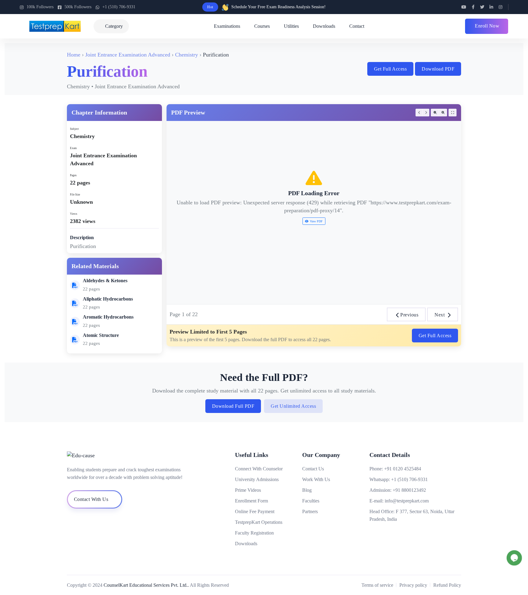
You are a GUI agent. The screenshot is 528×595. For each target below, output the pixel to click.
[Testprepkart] (463, 7)
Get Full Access (390, 68)
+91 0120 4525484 (402, 468)
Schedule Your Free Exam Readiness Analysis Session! (278, 7)
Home (73, 55)
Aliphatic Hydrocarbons (108, 298)
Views (73, 213)
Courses (262, 26)
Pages (73, 175)
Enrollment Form (251, 500)
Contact (356, 26)
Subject (74, 128)
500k (77, 7)
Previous (409, 314)
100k (40, 7)
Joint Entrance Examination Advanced (127, 55)
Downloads (324, 26)
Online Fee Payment (254, 511)
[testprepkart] (419, 112)
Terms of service (377, 585)
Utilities (291, 26)
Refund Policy (447, 585)
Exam (73, 148)
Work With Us (316, 479)
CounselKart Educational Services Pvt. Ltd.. (146, 585)
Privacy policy (413, 585)
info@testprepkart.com (407, 500)
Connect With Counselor (259, 468)
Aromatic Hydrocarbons (108, 316)
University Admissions (257, 479)
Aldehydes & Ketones (105, 280)
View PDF (316, 221)
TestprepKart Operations (258, 522)
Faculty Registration (254, 532)
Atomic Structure (101, 335)
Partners (310, 511)
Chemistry (186, 55)
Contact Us (313, 468)
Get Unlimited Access (293, 406)
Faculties (310, 500)
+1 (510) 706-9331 (118, 7)
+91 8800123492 (409, 490)
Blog (307, 490)
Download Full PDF (233, 406)
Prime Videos (248, 490)
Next (440, 314)
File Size (75, 194)
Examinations (227, 26)
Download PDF (438, 68)
